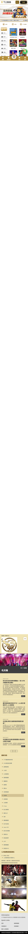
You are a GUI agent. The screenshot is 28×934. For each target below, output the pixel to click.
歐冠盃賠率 (6, 838)
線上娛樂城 (6, 809)
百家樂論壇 (6, 792)
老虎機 (5, 795)
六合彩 (5, 770)
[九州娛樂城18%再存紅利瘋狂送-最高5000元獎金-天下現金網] (14, 893)
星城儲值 (6, 799)
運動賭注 (6, 781)
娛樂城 (5, 784)
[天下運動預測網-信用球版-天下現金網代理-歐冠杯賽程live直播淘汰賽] (9, 645)
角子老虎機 (6, 823)
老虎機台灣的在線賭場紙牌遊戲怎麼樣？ (13, 722)
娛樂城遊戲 (16, 923)
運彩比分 (6, 813)
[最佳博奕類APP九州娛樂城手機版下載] (14, 870)
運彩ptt (5, 788)
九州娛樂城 (6, 774)
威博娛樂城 (6, 766)
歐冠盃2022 (6, 848)
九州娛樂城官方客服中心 (9, 857)
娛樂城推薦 (6, 777)
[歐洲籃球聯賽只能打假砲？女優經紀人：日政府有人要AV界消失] (14, 881)
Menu (25, 638)
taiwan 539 (6, 827)
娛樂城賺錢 (6, 844)
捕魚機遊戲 (6, 820)
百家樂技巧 (3, 926)
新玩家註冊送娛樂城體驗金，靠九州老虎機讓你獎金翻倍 (14, 681)
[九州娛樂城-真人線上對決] (14, 662)
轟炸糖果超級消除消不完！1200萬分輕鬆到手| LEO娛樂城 (14, 704)
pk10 (5, 841)
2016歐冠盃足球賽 (8, 763)
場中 (5, 816)
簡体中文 (7, 635)
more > (23, 696)
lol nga (5, 806)
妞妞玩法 (6, 834)
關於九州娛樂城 (4, 929)
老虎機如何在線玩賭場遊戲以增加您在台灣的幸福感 (14, 740)
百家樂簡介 (16, 926)
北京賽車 (6, 802)
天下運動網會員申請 (8, 759)
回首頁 (2, 635)
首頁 (21, 668)
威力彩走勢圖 (7, 830)
